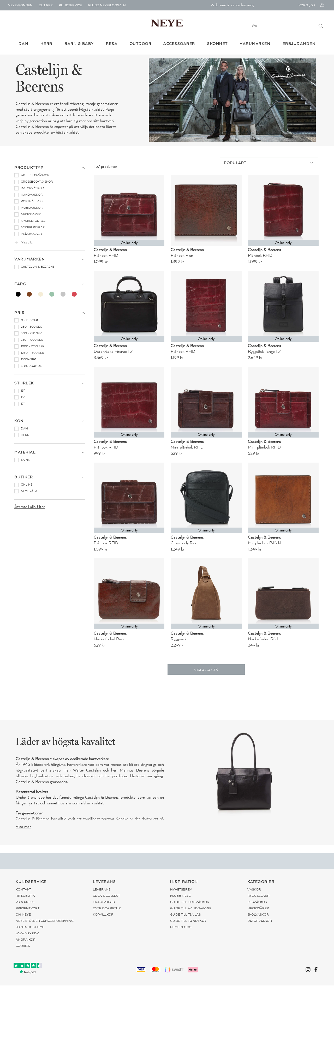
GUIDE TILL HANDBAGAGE (190, 908)
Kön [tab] (19, 421)
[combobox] (269, 163)
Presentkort (27, 908)
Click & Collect (106, 896)
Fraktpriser (104, 902)
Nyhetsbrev (181, 889)
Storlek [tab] (24, 383)
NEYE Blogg (180, 927)
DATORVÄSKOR (259, 921)
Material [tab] (24, 452)
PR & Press (25, 902)
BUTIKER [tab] (23, 477)
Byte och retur (107, 908)
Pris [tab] (19, 312)
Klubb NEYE (180, 896)
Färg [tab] (20, 284)
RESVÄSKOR (257, 902)
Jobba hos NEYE (30, 927)
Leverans (101, 889)
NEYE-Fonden (20, 5)
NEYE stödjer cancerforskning (45, 921)
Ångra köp (25, 939)
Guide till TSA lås (185, 914)
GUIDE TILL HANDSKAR (188, 921)
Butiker (46, 5)
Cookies (23, 946)
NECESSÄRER (258, 908)
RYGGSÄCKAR (258, 896)
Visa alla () (206, 670)
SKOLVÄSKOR (258, 914)
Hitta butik (25, 896)
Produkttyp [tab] (29, 167)
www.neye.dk (27, 933)
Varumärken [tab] (29, 259)
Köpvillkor (103, 914)
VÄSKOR (254, 889)
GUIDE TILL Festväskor (189, 902)
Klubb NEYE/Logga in (107, 5)
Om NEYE (23, 914)
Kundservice (70, 5)
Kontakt (23, 889)
